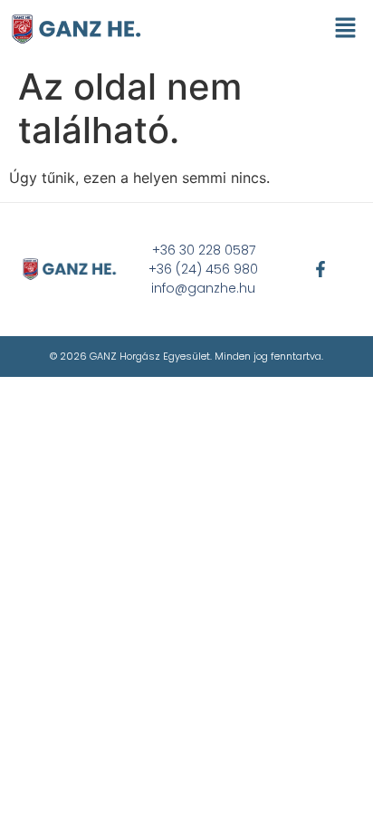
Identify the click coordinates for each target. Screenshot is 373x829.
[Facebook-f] (320, 269)
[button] (346, 28)
